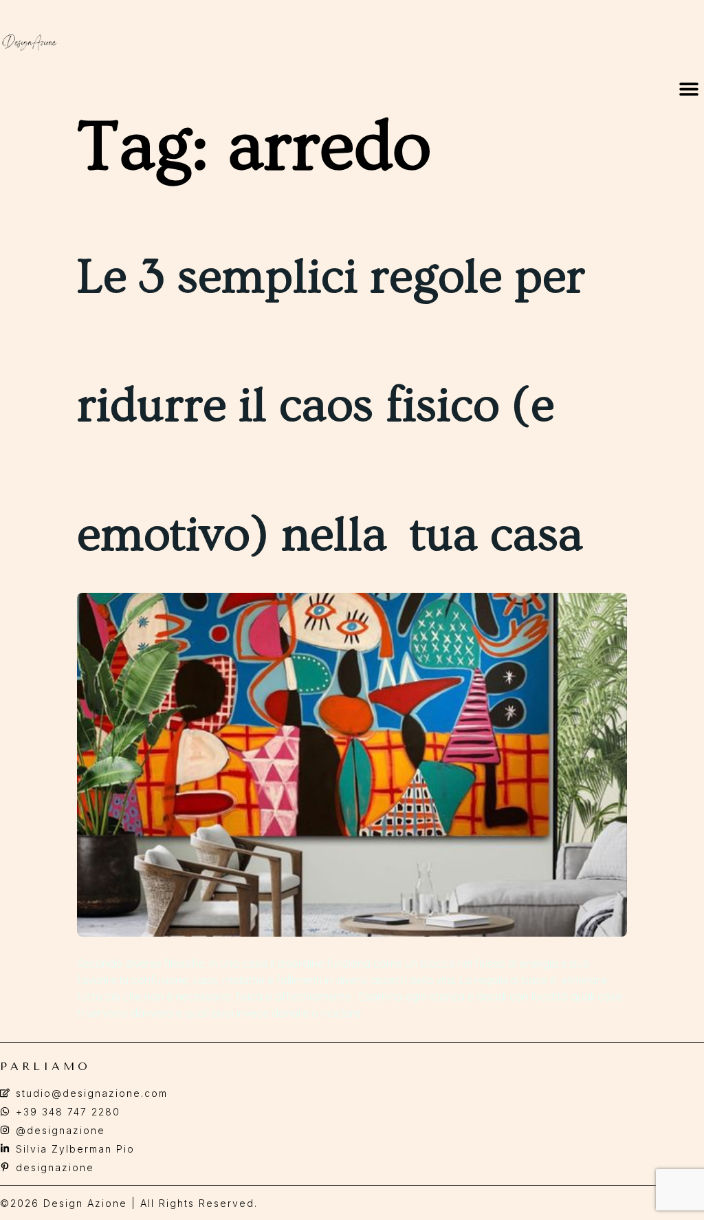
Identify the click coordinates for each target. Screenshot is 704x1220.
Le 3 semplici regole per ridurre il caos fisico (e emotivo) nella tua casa (331, 406)
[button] (688, 89)
